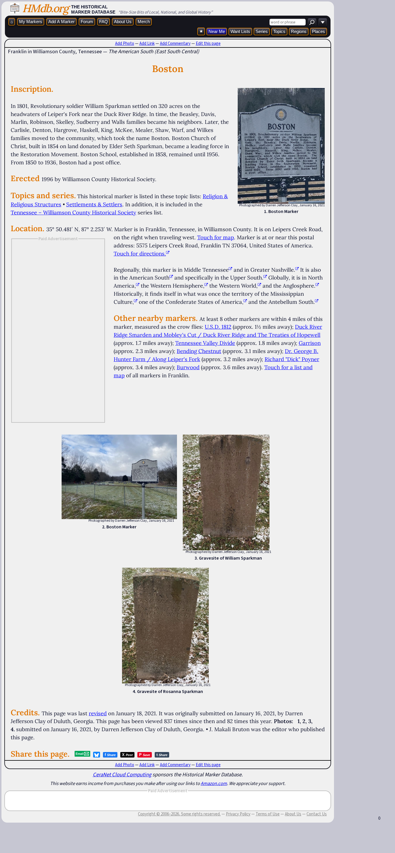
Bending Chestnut (199, 351)
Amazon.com (214, 783)
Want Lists (240, 31)
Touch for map (215, 237)
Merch (144, 21)
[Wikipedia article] (230, 269)
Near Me (216, 31)
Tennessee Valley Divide (205, 342)
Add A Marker (61, 21)
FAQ (103, 21)
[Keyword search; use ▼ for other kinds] (312, 22)
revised (98, 713)
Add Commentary (175, 43)
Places (318, 31)
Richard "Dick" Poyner (292, 359)
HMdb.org (45, 8)
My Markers (30, 21)
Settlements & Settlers (94, 204)
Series (262, 31)
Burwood (188, 367)
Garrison (310, 342)
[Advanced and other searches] (322, 22)
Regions (299, 31)
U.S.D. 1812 (218, 326)
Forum (87, 21)
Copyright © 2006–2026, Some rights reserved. (179, 814)
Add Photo (124, 43)
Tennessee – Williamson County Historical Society (73, 212)
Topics (279, 31)
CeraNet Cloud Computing (122, 774)
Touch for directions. (140, 253)
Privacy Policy (238, 814)
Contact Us (317, 814)
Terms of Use (268, 814)
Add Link (147, 43)
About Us (123, 21)
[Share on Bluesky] (96, 755)
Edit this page (208, 43)
